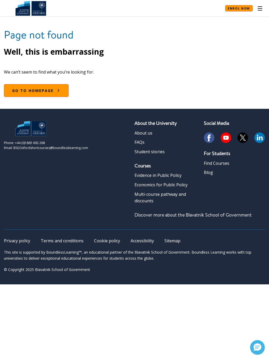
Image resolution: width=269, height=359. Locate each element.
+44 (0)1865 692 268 (30, 143)
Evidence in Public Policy (158, 175)
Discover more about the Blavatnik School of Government (193, 215)
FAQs (139, 142)
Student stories (149, 152)
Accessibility (142, 241)
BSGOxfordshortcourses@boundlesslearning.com (50, 148)
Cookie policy (107, 241)
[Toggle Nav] (260, 8)
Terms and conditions (62, 241)
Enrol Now (239, 8)
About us (143, 133)
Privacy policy (17, 241)
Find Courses (216, 163)
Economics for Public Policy (161, 185)
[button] (257, 347)
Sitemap (172, 241)
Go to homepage (33, 90)
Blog (208, 172)
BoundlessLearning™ (64, 252)
